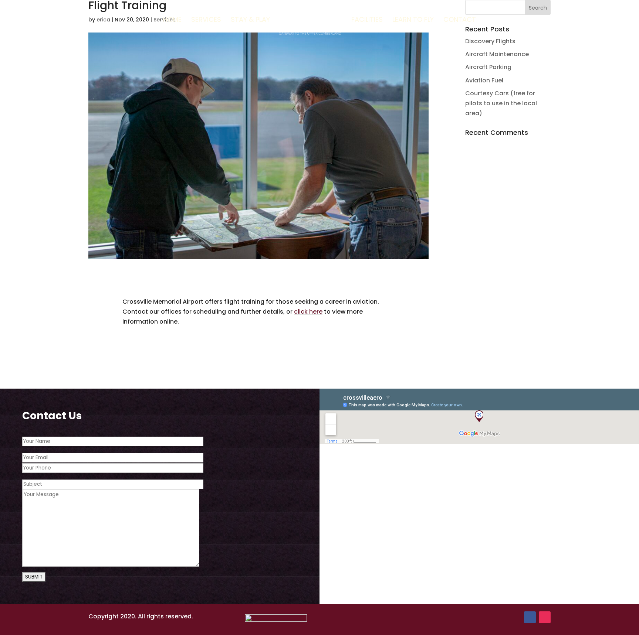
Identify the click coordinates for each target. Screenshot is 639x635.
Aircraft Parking (488, 67)
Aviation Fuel (484, 80)
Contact (459, 20)
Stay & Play (250, 20)
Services (206, 20)
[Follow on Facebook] (530, 617)
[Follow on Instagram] (545, 617)
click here (308, 311)
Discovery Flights (490, 41)
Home (172, 20)
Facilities (367, 20)
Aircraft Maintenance (497, 54)
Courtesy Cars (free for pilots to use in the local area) (501, 103)
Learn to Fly (413, 20)
